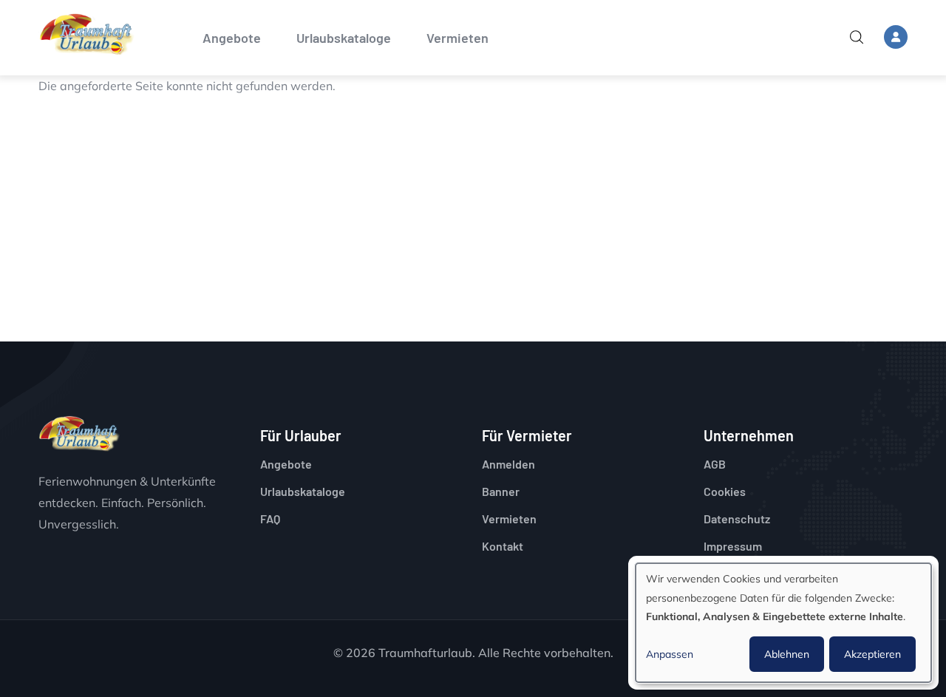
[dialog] (783, 622)
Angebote (232, 38)
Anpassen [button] (669, 654)
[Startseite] (86, 34)
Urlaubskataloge (343, 38)
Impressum (733, 546)
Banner (501, 491)
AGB (715, 464)
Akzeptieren (872, 654)
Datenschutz (737, 518)
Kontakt (502, 546)
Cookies (725, 491)
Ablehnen (786, 654)
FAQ (270, 518)
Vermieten (457, 38)
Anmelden (508, 464)
